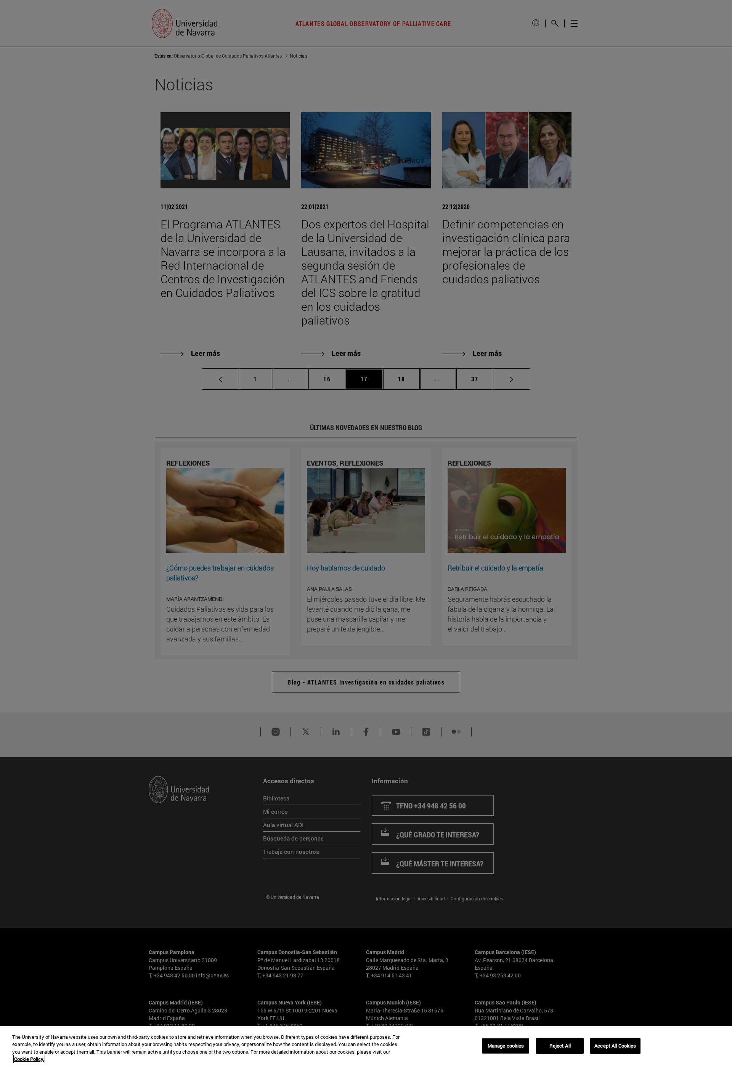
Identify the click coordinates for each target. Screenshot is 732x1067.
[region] (366, 1046)
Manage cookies (506, 1045)
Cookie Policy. (29, 1059)
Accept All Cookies (615, 1045)
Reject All (560, 1045)
